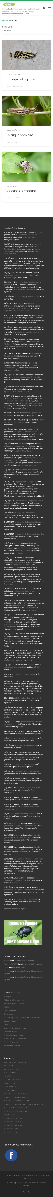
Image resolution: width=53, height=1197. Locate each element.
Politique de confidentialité (15, 1038)
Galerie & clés (9, 1014)
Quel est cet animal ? (23, 1175)
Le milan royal (19, 968)
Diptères (8, 1076)
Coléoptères (10, 1073)
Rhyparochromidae (12, 624)
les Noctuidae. (20, 553)
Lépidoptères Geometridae (24, 591)
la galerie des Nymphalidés (22, 666)
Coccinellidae (30, 608)
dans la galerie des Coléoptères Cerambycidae (22, 824)
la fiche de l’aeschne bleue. (32, 800)
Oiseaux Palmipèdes (13, 1122)
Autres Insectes (12, 1069)
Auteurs (7, 1007)
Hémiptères (9, 1083)
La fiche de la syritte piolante (26, 745)
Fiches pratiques (12, 1080)
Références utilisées (12, 1045)
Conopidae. (8, 584)
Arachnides (10, 1066)
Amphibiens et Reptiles (15, 1062)
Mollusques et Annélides (16, 1108)
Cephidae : (17, 311)
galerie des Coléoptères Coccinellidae (26, 377)
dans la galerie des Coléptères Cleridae (22, 879)
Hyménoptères (11, 1087)
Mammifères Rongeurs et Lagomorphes (23, 1104)
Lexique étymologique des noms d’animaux (22, 1017)
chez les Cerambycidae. (26, 465)
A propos (7, 996)
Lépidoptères (10, 1090)
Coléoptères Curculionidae (15, 346)
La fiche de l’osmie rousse (24, 814)
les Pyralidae (23, 550)
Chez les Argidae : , (17, 308)
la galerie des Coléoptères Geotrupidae (22, 888)
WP (20, 1182)
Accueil (5, 20)
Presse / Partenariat (12, 1042)
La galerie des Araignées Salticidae (28, 859)
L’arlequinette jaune (21, 79)
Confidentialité (10, 1010)
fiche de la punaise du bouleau (28, 788)
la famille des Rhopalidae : (24, 289)
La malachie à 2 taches (24, 961)
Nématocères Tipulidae (16, 398)
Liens (6, 1024)
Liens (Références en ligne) (15, 1028)
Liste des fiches (10, 1031)
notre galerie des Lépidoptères (16, 639)
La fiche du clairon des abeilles (26, 771)
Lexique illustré (10, 1021)
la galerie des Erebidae (19, 565)
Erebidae (29, 266)
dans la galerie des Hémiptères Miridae (22, 836)
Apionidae (32, 237)
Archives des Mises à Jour (14, 1003)
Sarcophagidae (10, 581)
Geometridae (14, 263)
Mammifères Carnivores (16, 1097)
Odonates (9, 1115)
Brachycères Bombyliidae (17, 401)
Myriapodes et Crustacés (17, 1111)
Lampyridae (30, 610)
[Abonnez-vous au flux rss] (24, 1192)
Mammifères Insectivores (16, 1101)
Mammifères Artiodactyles (17, 1094)
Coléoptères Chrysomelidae (25, 432)
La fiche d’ (26, 899)
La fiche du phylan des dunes (27, 296)
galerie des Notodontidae (14, 562)
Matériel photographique (14, 1035)
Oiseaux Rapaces (12, 1129)
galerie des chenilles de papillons (30, 332)
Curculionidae (17, 605)
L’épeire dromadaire (21, 191)
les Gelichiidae (24, 548)
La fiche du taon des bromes (26, 738)
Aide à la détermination (14, 1000)
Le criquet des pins (20, 135)
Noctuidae (20, 268)
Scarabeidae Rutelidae (27, 235)
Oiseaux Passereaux (14, 1125)
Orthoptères (10, 1132)
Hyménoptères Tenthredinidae (16, 391)
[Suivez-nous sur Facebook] (29, 1192)
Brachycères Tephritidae (32, 403)
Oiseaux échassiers (13, 1118)
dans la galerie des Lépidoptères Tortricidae (22, 848)
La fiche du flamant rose (24, 764)
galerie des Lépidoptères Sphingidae (19, 275)
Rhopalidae (8, 622)
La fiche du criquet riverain (25, 674)
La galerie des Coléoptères (25, 482)
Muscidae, (8, 579)
